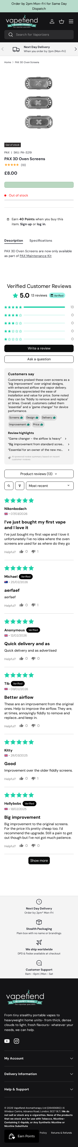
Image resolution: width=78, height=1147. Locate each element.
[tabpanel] (39, 253)
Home (7, 62)
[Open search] (8, 486)
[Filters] (19, 486)
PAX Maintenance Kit (36, 256)
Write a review (39, 348)
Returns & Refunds (61, 1132)
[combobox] (39, 34)
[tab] (13, 240)
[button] (61, 21)
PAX (7, 152)
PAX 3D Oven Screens (27, 62)
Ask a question (39, 359)
